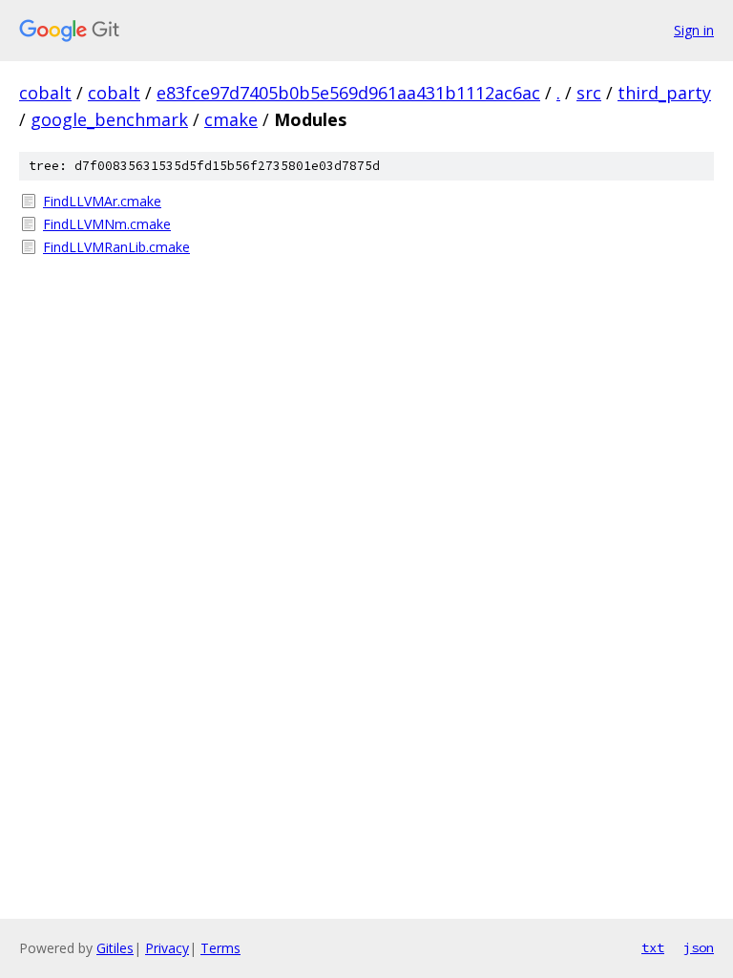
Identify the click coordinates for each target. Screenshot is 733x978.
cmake (231, 119)
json (698, 947)
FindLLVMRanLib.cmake (116, 247)
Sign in (694, 30)
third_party (664, 92)
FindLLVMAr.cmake (102, 201)
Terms (220, 948)
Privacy (167, 948)
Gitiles (115, 948)
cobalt (45, 92)
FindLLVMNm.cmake (107, 224)
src (588, 92)
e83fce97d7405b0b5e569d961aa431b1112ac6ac (348, 92)
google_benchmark (109, 119)
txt (652, 947)
